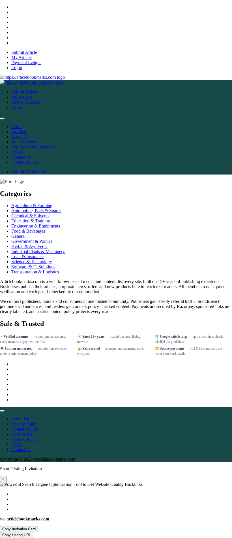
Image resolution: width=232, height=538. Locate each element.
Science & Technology (31, 261)
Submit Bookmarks (28, 171)
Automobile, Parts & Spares (36, 210)
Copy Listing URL (16, 535)
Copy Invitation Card (19, 529)
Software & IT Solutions (33, 266)
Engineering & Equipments (35, 226)
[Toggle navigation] (2, 118)
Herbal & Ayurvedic (29, 246)
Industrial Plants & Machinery (38, 251)
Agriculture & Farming (31, 205)
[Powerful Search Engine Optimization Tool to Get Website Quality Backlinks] (32, 77)
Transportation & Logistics (35, 271)
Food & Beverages (28, 231)
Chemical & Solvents (30, 215)
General (18, 236)
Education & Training (30, 220)
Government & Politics (31, 241)
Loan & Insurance (27, 256)
